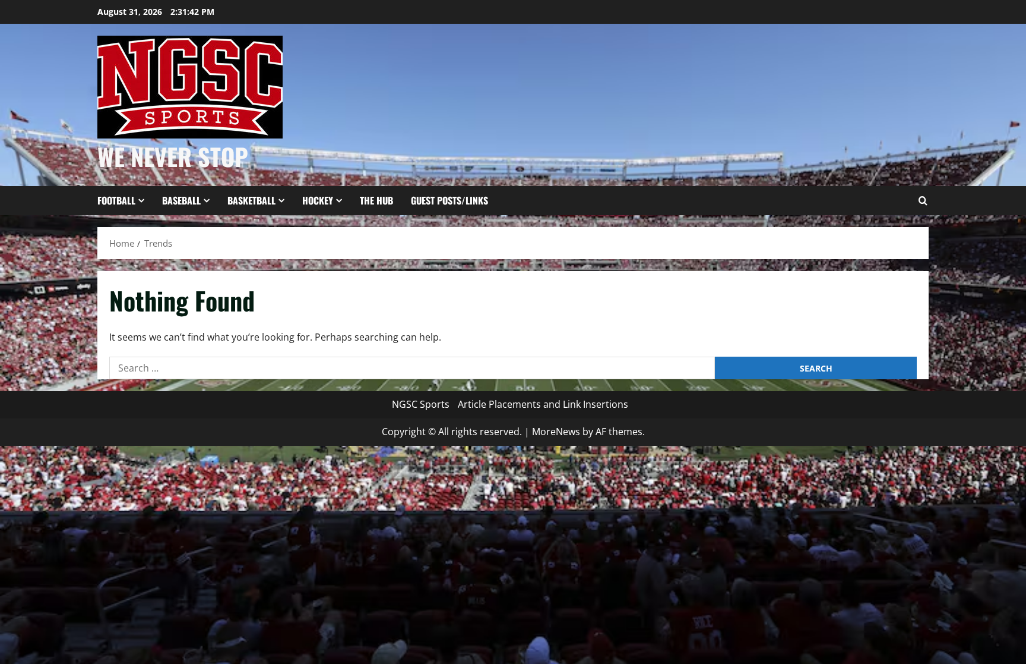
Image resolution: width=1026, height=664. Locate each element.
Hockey (317, 200)
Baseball (181, 200)
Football (116, 200)
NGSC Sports (420, 404)
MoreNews (556, 431)
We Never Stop (172, 156)
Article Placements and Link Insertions (543, 404)
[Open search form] (923, 201)
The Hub (376, 200)
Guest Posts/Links (449, 200)
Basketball (251, 200)
